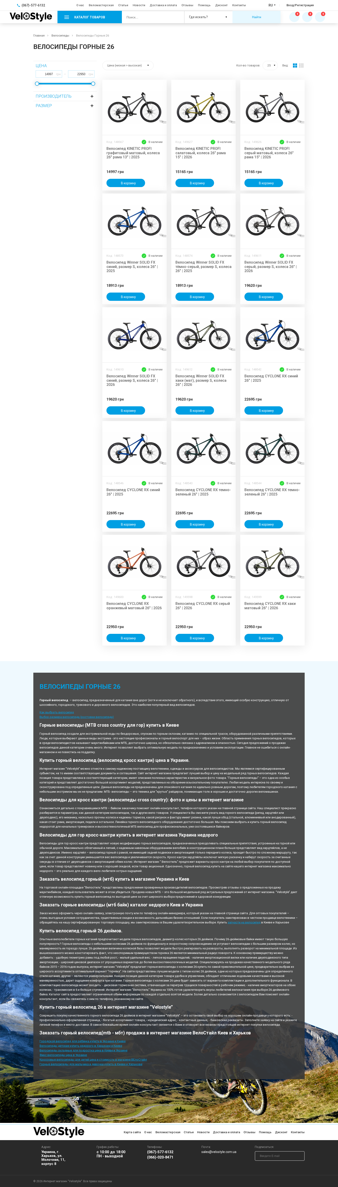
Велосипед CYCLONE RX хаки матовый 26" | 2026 (270, 606)
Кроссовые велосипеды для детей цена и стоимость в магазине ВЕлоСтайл (93, 1059)
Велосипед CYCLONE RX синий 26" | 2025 (271, 378)
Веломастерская (101, 5)
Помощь (204, 5)
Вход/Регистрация (300, 5)
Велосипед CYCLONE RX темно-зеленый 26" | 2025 (203, 492)
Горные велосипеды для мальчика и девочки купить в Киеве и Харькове (91, 1064)
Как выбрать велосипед (57, 712)
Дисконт (221, 5)
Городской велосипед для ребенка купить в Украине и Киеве (83, 1041)
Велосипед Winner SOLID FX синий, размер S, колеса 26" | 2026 (132, 380)
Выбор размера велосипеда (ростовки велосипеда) (77, 717)
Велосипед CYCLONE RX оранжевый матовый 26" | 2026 (134, 606)
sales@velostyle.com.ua (218, 1152)
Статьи (123, 5)
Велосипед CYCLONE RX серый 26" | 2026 (202, 606)
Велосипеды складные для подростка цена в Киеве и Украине (83, 1050)
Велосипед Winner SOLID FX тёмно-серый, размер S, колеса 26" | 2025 (203, 266)
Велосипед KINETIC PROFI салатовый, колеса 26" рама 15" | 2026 (200, 153)
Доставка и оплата (163, 5)
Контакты (239, 5)
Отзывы (187, 5)
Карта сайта (132, 1132)
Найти (256, 17)
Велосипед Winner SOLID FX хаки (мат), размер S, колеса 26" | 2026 (200, 380)
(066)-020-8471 (160, 1157)
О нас (80, 5)
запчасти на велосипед (244, 922)
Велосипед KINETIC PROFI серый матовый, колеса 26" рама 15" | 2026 (269, 153)
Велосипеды (60, 35)
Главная (39, 35)
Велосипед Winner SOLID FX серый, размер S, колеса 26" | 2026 (270, 266)
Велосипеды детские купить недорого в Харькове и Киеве (81, 1046)
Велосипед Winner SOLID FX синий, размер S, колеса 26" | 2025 (132, 266)
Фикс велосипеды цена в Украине (63, 1055)
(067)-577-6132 (160, 1152)
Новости (139, 5)
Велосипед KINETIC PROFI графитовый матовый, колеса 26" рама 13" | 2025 (133, 153)
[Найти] (176, 17)
